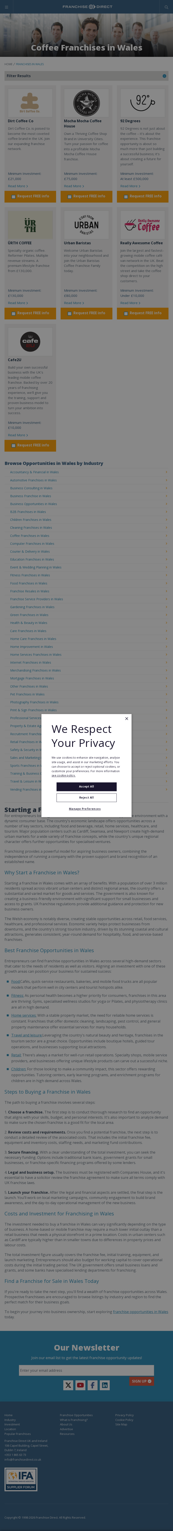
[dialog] (86, 765)
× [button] (126, 718)
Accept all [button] (86, 787)
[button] (86, 808)
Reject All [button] (86, 797)
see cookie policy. (63, 776)
